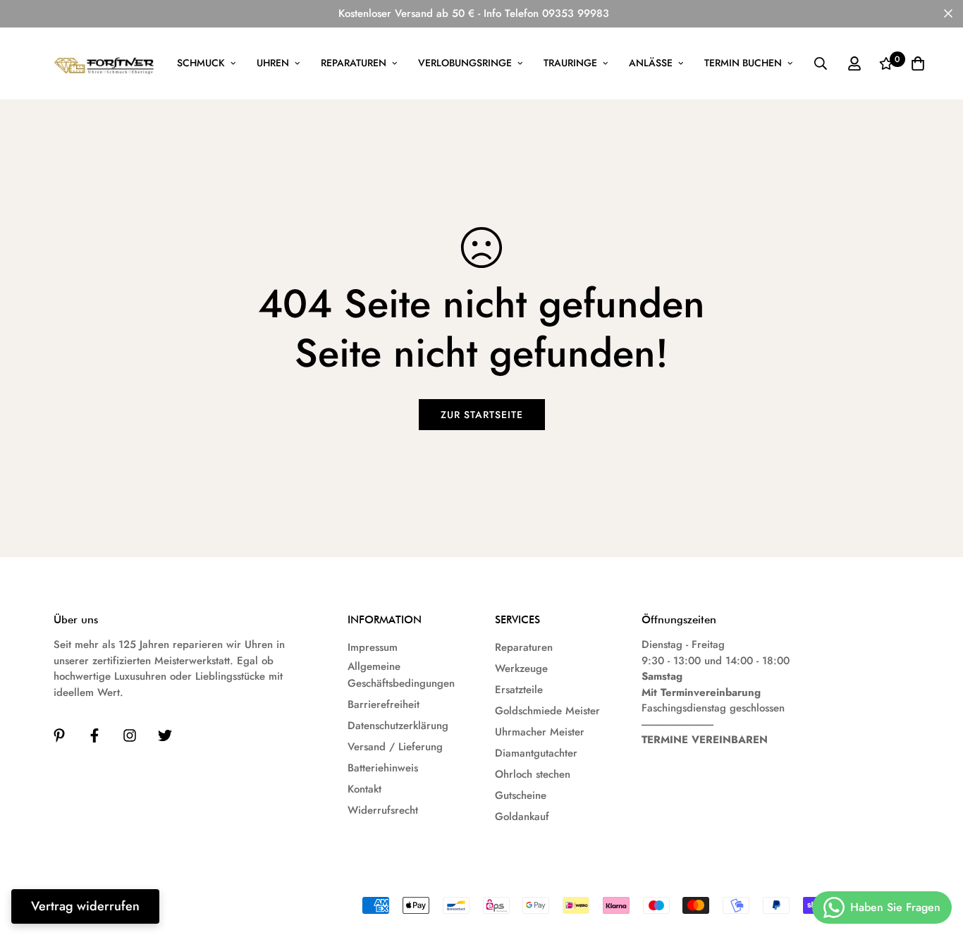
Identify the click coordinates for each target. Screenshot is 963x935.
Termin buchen (743, 63)
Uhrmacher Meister (539, 732)
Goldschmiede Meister (547, 711)
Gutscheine (520, 795)
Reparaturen (353, 63)
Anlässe (651, 63)
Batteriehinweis (383, 768)
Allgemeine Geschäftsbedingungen (401, 675)
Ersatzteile (519, 689)
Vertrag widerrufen (85, 906)
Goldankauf (522, 816)
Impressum (373, 647)
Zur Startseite (482, 415)
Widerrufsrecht (383, 810)
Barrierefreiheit (383, 704)
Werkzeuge (521, 668)
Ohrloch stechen (532, 774)
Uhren (273, 63)
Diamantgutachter (536, 753)
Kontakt (364, 789)
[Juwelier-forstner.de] (105, 63)
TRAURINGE (570, 63)
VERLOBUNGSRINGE (465, 63)
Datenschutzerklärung (398, 725)
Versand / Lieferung (395, 746)
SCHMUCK (201, 63)
